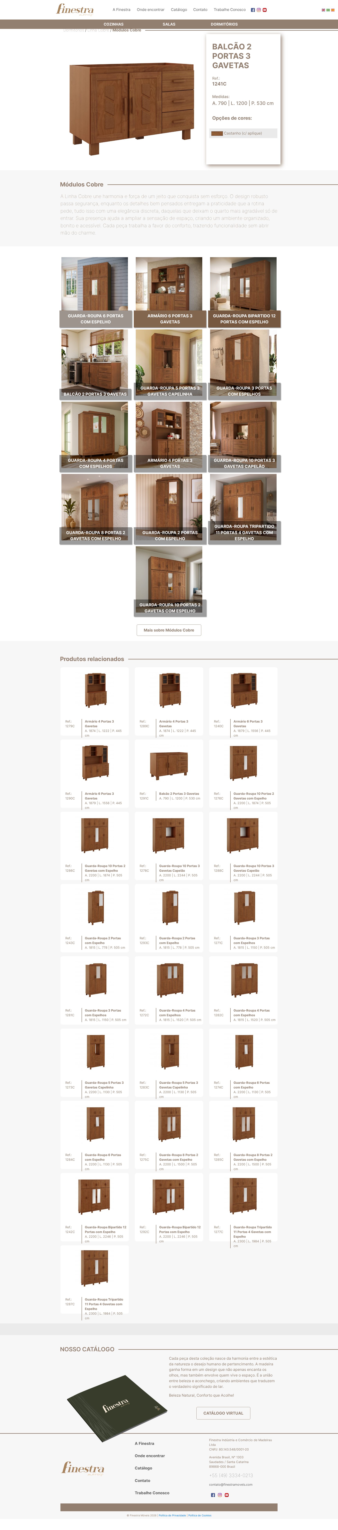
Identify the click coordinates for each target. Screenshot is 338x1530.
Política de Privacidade (173, 1515)
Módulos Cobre (126, 30)
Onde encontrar (151, 9)
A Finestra (121, 9)
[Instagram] (258, 9)
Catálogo (179, 9)
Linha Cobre (98, 30)
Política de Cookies (199, 1515)
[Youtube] (264, 9)
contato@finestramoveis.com (231, 1484)
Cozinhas (114, 24)
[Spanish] (332, 9)
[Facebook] (252, 9)
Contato (200, 9)
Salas (169, 24)
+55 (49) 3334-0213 (231, 1475)
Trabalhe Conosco (230, 9)
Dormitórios (224, 24)
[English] (323, 9)
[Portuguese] (327, 9)
